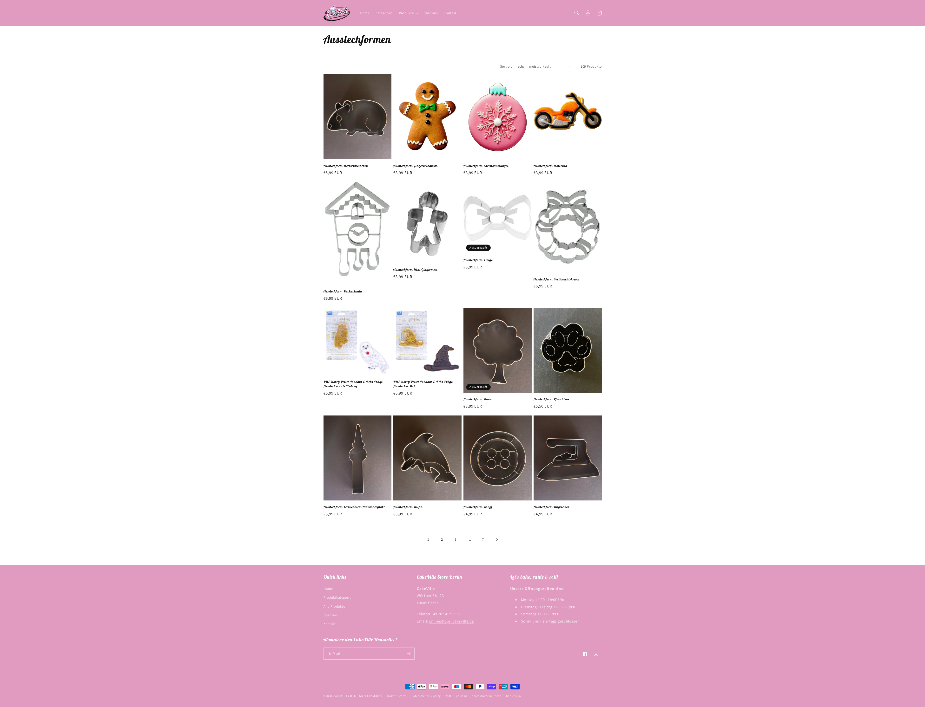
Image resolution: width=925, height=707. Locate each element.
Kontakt (330, 623)
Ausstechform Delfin (408, 507)
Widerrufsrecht (397, 696)
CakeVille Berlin (345, 695)
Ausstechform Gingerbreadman (415, 166)
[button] (408, 13)
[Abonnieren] (408, 653)
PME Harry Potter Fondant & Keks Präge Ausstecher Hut (422, 384)
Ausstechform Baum (478, 399)
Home (328, 588)
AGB (448, 696)
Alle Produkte (334, 606)
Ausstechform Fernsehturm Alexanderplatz (354, 507)
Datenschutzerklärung (426, 696)
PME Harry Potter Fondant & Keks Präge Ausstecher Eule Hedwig (353, 384)
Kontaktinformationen (486, 696)
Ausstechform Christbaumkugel (485, 166)
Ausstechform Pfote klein (551, 399)
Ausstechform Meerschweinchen (346, 166)
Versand (461, 696)
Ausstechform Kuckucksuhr (343, 291)
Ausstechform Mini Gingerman (415, 269)
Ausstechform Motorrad (550, 166)
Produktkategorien (339, 597)
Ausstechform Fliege (478, 260)
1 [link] (428, 539)
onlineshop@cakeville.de (451, 621)
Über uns (331, 615)
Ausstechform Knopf (477, 507)
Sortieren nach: (512, 66)
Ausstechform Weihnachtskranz (556, 279)
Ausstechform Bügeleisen (551, 507)
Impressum (513, 696)
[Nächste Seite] (496, 539)
